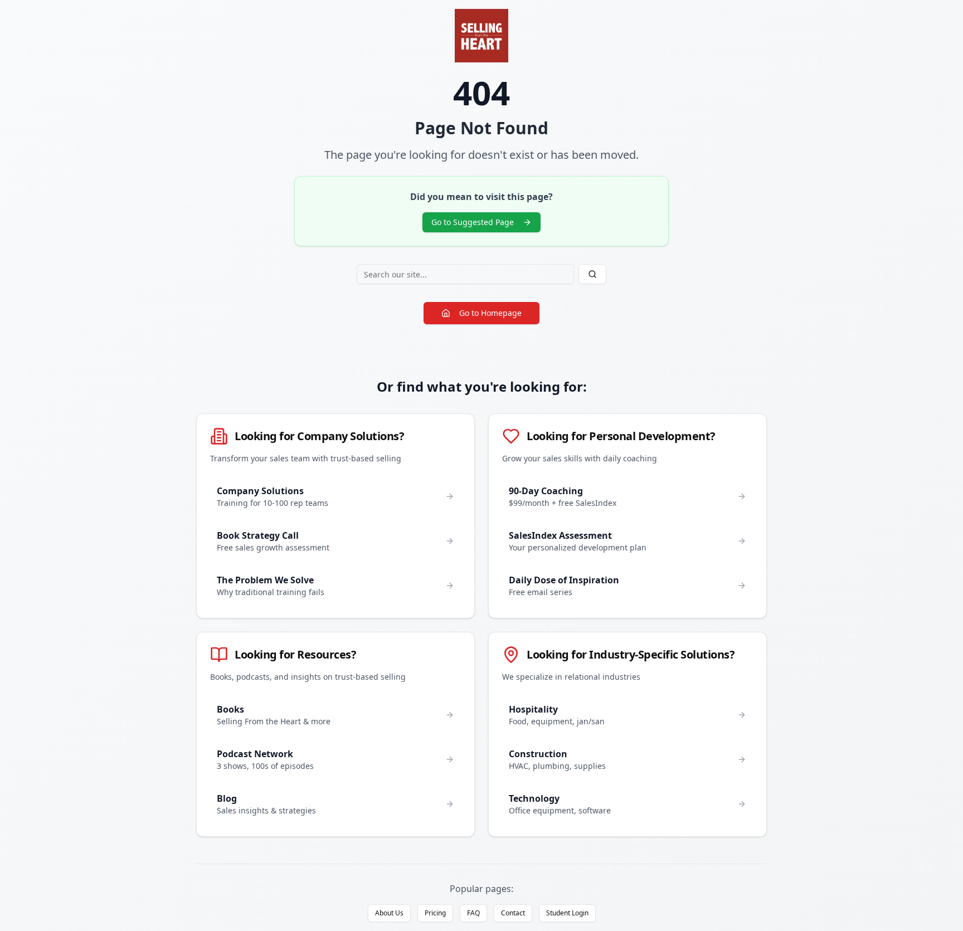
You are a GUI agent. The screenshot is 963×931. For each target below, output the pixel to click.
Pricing (435, 913)
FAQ (473, 913)
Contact (513, 913)
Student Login (567, 913)
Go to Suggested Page (472, 222)
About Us (389, 913)
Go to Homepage (490, 313)
